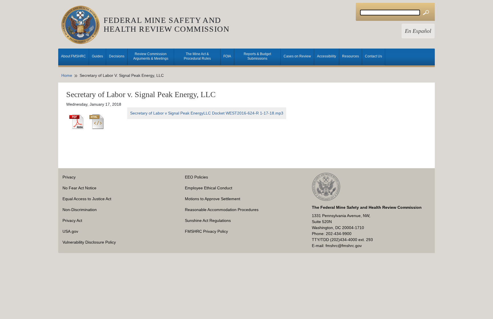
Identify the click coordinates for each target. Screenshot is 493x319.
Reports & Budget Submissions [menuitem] (257, 56)
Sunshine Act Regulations (208, 220)
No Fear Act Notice (79, 188)
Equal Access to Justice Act (86, 198)
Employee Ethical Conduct (208, 188)
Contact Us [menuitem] (373, 56)
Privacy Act (72, 220)
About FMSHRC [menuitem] (73, 56)
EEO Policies (196, 177)
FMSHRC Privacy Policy (206, 231)
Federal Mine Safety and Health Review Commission (167, 24)
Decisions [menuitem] (116, 56)
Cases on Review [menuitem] (297, 56)
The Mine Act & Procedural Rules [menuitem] (197, 56)
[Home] (82, 25)
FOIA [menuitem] (227, 56)
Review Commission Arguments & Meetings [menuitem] (150, 56)
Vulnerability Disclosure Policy (89, 242)
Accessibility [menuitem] (326, 56)
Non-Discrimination (79, 209)
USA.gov (70, 231)
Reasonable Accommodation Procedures (221, 209)
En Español (418, 31)
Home (66, 75)
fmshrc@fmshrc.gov (344, 245)
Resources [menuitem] (350, 56)
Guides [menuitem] (97, 56)
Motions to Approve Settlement (212, 198)
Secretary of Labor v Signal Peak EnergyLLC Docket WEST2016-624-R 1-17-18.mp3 (206, 113)
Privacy (69, 177)
